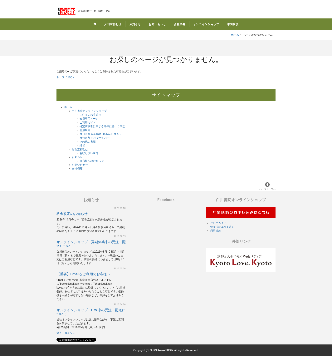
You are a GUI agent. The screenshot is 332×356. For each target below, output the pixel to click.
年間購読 (233, 24)
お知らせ (135, 24)
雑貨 (82, 145)
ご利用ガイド (88, 122)
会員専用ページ (89, 118)
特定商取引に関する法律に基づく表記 (102, 126)
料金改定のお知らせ (72, 214)
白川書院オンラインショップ (89, 110)
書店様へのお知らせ (92, 160)
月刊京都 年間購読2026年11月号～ (101, 134)
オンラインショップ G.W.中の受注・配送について (90, 312)
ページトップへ (267, 189)
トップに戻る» (65, 77)
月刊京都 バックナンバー (95, 137)
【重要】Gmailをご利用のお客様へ (83, 274)
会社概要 (179, 24)
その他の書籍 (88, 141)
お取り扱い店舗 (89, 153)
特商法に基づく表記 (222, 226)
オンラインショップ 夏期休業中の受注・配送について (91, 244)
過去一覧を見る (65, 332)
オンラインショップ (206, 24)
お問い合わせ (157, 24)
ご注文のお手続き (90, 114)
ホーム (235, 34)
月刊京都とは (112, 24)
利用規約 (85, 130)
